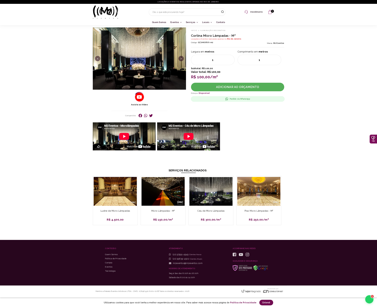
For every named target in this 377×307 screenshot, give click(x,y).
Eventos (109, 267)
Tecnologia (110, 271)
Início (194, 30)
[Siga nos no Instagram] (248, 254)
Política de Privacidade (116, 258)
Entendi (266, 302)
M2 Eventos (278, 43)
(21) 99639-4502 (180, 259)
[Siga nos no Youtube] (242, 254)
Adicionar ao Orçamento (237, 87)
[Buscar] (221, 11)
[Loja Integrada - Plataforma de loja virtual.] (251, 291)
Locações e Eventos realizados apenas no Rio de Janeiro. (188, 2)
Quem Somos (111, 254)
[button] (139, 97)
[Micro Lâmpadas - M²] (163, 200)
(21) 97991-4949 (180, 254)
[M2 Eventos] (105, 12)
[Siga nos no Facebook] (235, 254)
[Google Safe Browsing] (261, 267)
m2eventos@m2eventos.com (187, 263)
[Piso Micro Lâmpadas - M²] (259, 200)
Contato (108, 263)
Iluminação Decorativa (213, 30)
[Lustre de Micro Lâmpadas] (115, 200)
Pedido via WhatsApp (240, 99)
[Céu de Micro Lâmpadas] (211, 200)
